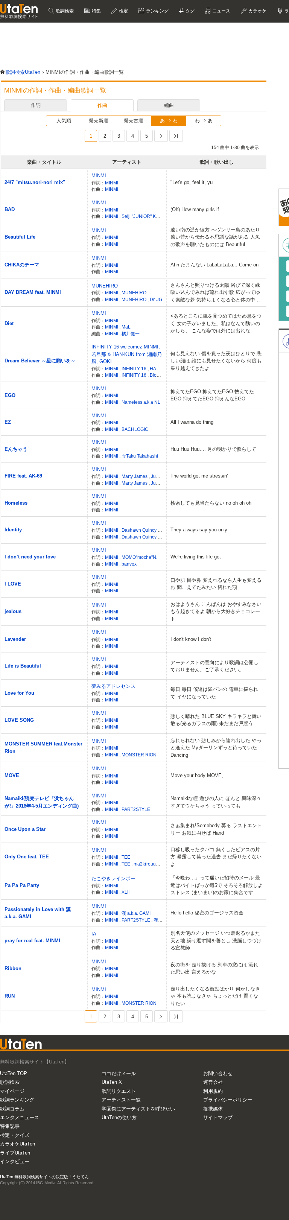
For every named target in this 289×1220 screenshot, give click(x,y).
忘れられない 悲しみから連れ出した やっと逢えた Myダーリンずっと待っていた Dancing (216, 748)
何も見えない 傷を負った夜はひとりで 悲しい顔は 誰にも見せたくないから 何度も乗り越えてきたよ (216, 361)
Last (176, 136)
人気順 (63, 120)
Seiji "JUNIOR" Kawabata (147, 216)
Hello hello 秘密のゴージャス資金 (206, 913)
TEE (126, 857)
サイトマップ (218, 1117)
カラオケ (256, 11)
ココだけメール (119, 1073)
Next (161, 136)
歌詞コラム (12, 1109)
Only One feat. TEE (27, 856)
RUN (10, 996)
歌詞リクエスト (119, 1091)
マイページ (12, 1091)
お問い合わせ (218, 1073)
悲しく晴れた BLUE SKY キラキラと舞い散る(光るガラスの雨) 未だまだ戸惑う (216, 720)
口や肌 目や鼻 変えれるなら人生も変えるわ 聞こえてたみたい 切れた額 (216, 583)
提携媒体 (213, 1109)
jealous (13, 611)
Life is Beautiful (23, 666)
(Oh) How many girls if (194, 209)
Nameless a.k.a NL (141, 402)
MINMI (98, 175)
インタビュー (14, 1161)
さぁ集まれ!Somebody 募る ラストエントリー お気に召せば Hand (216, 829)
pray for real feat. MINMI (32, 940)
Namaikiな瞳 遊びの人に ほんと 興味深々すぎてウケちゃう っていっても (215, 802)
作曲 (102, 105)
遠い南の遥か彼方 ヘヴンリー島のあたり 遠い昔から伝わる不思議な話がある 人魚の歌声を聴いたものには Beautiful (215, 237)
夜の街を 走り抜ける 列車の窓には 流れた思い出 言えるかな (214, 968)
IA (93, 934)
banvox (129, 563)
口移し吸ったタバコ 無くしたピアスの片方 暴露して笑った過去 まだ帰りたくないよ (216, 857)
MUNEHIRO (104, 286)
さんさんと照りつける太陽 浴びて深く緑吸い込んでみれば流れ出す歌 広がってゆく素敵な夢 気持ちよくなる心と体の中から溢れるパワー (215, 293)
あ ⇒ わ (169, 120)
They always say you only (198, 529)
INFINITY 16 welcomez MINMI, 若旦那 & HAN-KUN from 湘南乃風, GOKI (126, 354)
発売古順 (133, 120)
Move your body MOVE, (196, 775)
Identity (13, 529)
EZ (8, 422)
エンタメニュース (19, 1117)
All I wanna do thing (191, 422)
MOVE (12, 775)
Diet (9, 323)
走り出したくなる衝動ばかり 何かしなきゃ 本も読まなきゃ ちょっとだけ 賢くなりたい (215, 996)
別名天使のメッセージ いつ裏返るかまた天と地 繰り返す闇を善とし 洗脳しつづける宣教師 (216, 940)
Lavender (15, 639)
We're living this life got (195, 557)
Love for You (19, 693)
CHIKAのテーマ (22, 265)
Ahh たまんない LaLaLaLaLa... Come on (214, 265)
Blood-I (158, 375)
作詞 (36, 105)
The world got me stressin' (199, 476)
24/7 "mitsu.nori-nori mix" (35, 182)
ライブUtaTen (15, 1153)
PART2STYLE (136, 809)
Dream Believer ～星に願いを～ (40, 361)
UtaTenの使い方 (119, 1117)
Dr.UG (156, 299)
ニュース (220, 11)
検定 (123, 11)
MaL (126, 326)
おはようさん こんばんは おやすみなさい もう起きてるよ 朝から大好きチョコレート (216, 611)
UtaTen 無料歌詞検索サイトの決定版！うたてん (44, 1176)
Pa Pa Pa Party (22, 885)
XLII (125, 892)
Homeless (16, 503)
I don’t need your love (30, 557)
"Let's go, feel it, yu (191, 182)
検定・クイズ (14, 1135)
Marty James (135, 476)
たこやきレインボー (113, 878)
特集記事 (10, 1126)
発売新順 (98, 120)
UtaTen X (112, 1082)
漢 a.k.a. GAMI (136, 913)
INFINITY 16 (135, 368)
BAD (10, 209)
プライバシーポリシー (227, 1100)
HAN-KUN (161, 368)
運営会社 (213, 1082)
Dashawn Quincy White (146, 530)
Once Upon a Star (25, 829)
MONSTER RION (139, 754)
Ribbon (13, 968)
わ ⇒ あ (204, 120)
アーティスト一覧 (121, 1100)
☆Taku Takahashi (140, 455)
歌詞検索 (64, 11)
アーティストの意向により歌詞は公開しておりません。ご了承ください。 (214, 666)
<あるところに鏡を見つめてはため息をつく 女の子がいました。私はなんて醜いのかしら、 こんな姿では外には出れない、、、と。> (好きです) (216, 324)
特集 (96, 11)
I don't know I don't (190, 639)
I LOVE (13, 584)
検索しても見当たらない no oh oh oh (210, 503)
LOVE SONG (19, 720)
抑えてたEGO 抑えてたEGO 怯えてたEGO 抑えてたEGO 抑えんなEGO (212, 395)
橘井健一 (131, 333)
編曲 (169, 105)
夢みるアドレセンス (113, 686)
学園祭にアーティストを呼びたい (138, 1109)
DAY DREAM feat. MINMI (33, 292)
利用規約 (213, 1091)
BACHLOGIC (135, 429)
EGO (10, 395)
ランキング (157, 11)
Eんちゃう (16, 449)
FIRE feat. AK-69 (23, 476)
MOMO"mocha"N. (139, 557)
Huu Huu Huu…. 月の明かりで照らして (213, 449)
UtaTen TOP (13, 1073)
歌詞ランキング (17, 1100)
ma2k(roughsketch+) (155, 863)
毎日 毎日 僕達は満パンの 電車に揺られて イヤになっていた (214, 693)
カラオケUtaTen (17, 1144)
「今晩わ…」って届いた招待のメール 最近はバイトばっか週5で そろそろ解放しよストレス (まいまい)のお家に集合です (216, 885)
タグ (189, 11)
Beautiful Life (20, 237)
